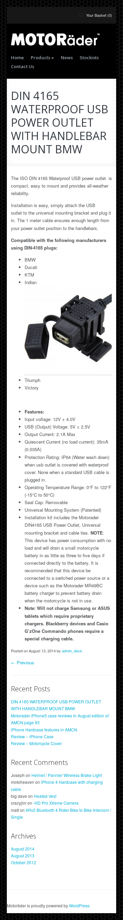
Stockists (89, 57)
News (67, 57)
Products (42, 57)
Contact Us (22, 66)
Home (17, 57)
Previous (22, 662)
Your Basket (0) (99, 15)
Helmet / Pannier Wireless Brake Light (66, 775)
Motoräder (55, 39)
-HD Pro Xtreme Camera (56, 803)
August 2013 (23, 855)
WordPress (79, 905)
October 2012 (23, 862)
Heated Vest (45, 796)
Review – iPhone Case (32, 736)
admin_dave (72, 650)
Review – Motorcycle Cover (36, 743)
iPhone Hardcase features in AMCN (44, 729)
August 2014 (23, 849)
